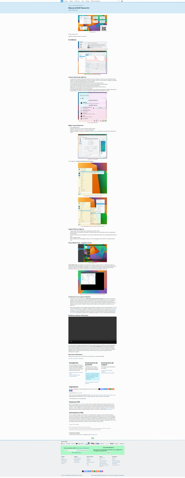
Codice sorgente (77, 462)
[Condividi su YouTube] (112, 389)
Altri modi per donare (76, 452)
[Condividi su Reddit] (108, 389)
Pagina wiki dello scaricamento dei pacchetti (92, 383)
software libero (81, 404)
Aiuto (100, 459)
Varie (87, 463)
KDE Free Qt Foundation (116, 460)
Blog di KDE (89, 459)
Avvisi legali (121, 475)
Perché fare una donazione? (82, 448)
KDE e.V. (113, 459)
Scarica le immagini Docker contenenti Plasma (74, 376)
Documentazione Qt (77, 459)
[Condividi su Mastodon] (101, 389)
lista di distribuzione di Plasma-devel (108, 395)
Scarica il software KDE (103, 460)
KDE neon (63, 463)
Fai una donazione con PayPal (83, 450)
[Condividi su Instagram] (71, 390)
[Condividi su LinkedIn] (106, 389)
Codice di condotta (103, 462)
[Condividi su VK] (70, 390)
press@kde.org (94, 434)
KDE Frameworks (64, 460)
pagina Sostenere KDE (108, 408)
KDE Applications (64, 459)
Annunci (70, 5)
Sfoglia (108, 452)
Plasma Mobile (63, 462)
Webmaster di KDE (70, 475)
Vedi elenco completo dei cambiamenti (76, 358)
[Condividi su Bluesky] (103, 389)
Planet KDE (88, 460)
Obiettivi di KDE (76, 460)
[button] (118, 1)
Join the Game (110, 409)
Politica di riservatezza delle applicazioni (104, 465)
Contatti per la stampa (90, 462)
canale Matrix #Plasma (95, 395)
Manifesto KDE (114, 463)
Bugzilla (84, 396)
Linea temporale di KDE (116, 462)
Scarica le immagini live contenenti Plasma (76, 373)
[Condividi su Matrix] (99, 389)
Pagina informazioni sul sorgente (107, 372)
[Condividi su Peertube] (113, 389)
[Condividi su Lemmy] (110, 389)
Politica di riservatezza (103, 463)
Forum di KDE (79, 392)
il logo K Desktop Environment (100, 475)
